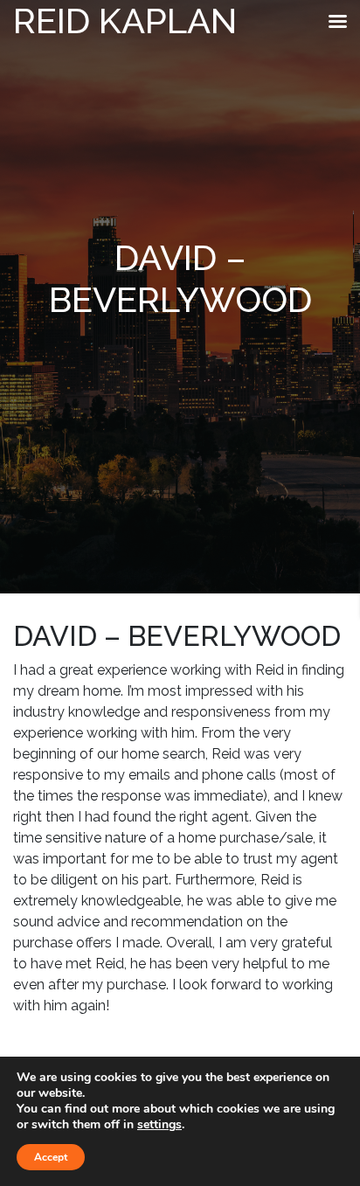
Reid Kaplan (125, 20)
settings (159, 1125)
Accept (50, 1157)
